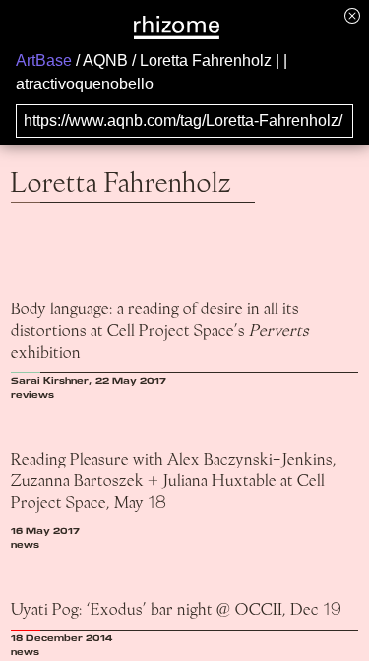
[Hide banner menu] (352, 15)
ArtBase (44, 60)
